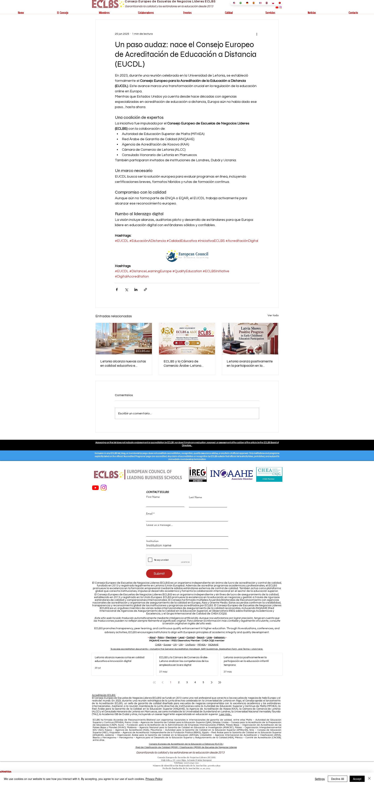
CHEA (158, 644)
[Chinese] (279, 3)
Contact (191, 637)
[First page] (154, 682)
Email (149, 513)
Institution (152, 541)
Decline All (337, 779)
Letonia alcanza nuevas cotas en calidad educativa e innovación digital (123, 363)
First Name (153, 496)
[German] (246, 3)
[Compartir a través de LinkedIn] (136, 289)
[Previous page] (162, 682)
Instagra (218, 637)
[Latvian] (266, 3)
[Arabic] (239, 3)
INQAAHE (213, 644)
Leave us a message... (159, 524)
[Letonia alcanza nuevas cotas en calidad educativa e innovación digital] (124, 338)
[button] (62, 13)
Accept (357, 779)
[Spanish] (253, 3)
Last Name (195, 497)
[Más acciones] (256, 34)
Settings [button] (320, 779)
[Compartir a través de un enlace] (145, 289)
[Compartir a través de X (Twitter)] (126, 289)
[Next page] (211, 682)
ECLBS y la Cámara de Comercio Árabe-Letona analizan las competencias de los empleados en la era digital (187, 363)
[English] (233, 3)
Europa (167, 644)
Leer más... (225, 714)
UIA (181, 644)
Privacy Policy (154, 779)
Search (201, 637)
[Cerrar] (369, 779)
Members (171, 637)
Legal (181, 637)
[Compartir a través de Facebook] (117, 289)
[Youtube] (277, 7)
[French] (259, 3)
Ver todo (273, 315)
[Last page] (219, 682)
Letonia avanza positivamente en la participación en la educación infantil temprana (250, 363)
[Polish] (272, 3)
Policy (161, 637)
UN (175, 644)
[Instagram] (280, 7)
